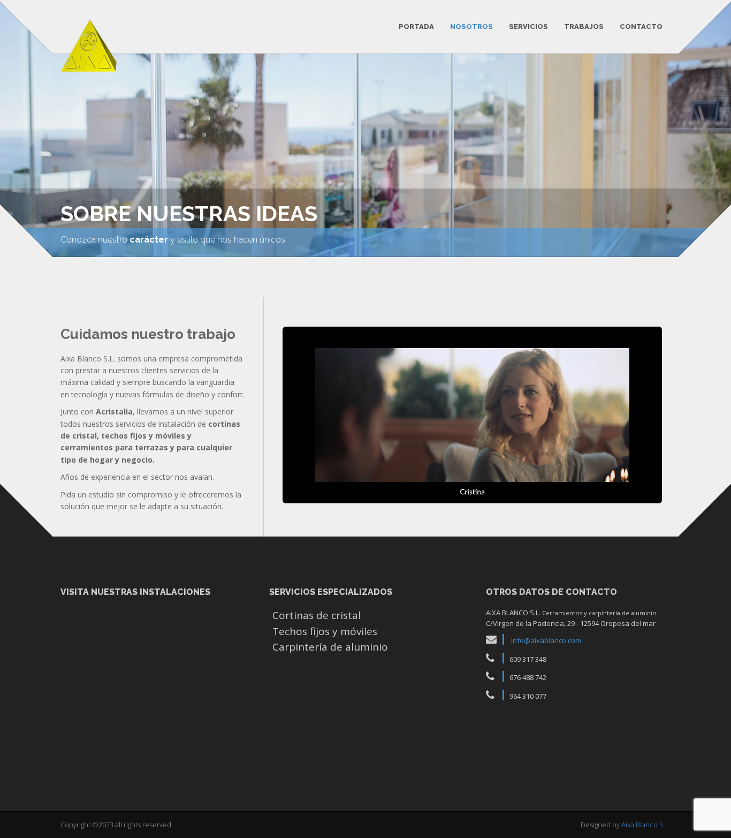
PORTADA (416, 26)
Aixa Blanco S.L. (646, 824)
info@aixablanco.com (546, 640)
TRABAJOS (584, 26)
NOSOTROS (471, 26)
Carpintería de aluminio (330, 647)
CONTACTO (641, 26)
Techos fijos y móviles (324, 631)
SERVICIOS (528, 26)
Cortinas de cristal (316, 615)
